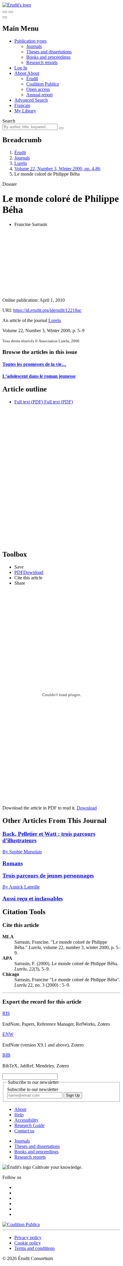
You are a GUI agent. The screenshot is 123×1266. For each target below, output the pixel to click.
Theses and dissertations (49, 51)
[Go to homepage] (16, 4)
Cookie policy (27, 1242)
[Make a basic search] (4, 12)
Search (8, 120)
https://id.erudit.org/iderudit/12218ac (47, 310)
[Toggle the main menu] (4, 17)
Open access (38, 89)
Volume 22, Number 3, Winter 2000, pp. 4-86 (57, 168)
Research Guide (29, 1125)
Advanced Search (31, 100)
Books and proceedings (48, 57)
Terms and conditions (34, 1248)
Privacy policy (27, 1237)
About (33, 73)
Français (22, 105)
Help (19, 1114)
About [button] (20, 73)
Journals (34, 46)
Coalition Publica (42, 83)
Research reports (42, 62)
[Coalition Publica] (21, 1224)
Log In (20, 67)
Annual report (39, 94)
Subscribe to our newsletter (32, 1089)
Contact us (24, 1130)
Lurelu (20, 163)
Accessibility (26, 1120)
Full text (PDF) (28, 401)
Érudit (32, 78)
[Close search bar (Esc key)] (10, 12)
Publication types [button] (30, 41)
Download (87, 807)
